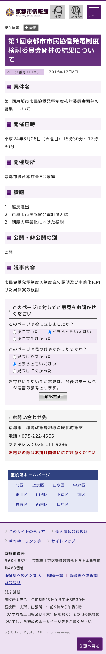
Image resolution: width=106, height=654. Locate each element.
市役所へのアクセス (23, 575)
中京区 (79, 485)
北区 (20, 485)
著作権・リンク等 (25, 541)
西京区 (42, 504)
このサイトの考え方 (27, 531)
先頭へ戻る (89, 646)
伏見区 (63, 504)
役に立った (28, 331)
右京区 (22, 504)
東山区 (22, 494)
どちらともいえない (72, 331)
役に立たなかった (34, 338)
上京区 (38, 485)
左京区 (59, 485)
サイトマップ (63, 541)
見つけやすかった (34, 357)
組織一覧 (55, 575)
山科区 (42, 494)
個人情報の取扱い (71, 531)
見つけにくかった (34, 371)
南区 (81, 494)
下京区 (63, 494)
